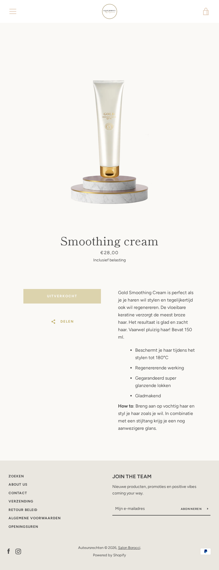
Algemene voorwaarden (35, 518)
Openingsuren (23, 527)
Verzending (21, 501)
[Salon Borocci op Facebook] (8, 551)
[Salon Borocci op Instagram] (18, 551)
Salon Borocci (129, 547)
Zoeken (16, 476)
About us (18, 484)
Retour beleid (23, 510)
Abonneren (192, 509)
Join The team (131, 476)
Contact (18, 493)
